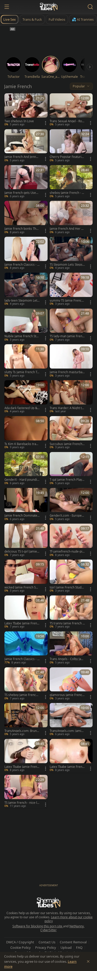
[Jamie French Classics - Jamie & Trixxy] (26, 254)
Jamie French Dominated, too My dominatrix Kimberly (22, 515)
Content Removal (73, 942)
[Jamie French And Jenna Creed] (26, 146)
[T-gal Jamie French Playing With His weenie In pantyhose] (71, 469)
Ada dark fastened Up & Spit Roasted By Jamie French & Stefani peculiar (22, 408)
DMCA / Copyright (20, 942)
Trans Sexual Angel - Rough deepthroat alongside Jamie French (67, 121)
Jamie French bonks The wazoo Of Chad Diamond (21, 228)
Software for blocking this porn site (37, 926)
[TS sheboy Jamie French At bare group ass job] (26, 684)
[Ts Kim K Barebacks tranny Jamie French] (26, 433)
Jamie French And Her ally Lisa (67, 228)
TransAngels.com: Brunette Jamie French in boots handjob (22, 730)
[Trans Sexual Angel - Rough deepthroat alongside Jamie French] (71, 110)
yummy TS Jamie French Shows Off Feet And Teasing (67, 300)
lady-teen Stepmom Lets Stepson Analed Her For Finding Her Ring (21, 300)
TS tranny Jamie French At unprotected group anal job (67, 623)
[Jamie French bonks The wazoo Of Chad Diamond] (26, 218)
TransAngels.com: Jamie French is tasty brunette (66, 730)
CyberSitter (48, 930)
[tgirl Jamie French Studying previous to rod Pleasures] (71, 576)
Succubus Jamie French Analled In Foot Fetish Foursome (67, 444)
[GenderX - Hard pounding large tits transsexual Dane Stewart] (26, 469)
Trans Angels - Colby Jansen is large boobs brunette (67, 659)
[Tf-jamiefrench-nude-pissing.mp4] (71, 540)
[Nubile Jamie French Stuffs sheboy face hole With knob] (26, 325)
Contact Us (47, 942)
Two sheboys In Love (19, 121)
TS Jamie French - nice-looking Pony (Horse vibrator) (21, 802)
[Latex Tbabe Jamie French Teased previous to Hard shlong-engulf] (71, 756)
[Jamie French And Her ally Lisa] (71, 218)
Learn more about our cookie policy (68, 919)
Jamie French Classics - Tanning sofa (21, 659)
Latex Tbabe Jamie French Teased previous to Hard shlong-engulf (67, 766)
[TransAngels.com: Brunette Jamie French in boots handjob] (26, 720)
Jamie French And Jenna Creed (21, 156)
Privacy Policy (45, 947)
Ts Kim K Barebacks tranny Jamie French (22, 444)
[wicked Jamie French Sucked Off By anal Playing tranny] (26, 576)
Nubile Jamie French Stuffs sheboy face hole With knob (21, 336)
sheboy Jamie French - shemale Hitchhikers (66, 192)
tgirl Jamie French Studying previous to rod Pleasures (67, 587)
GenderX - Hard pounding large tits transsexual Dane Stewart (21, 479)
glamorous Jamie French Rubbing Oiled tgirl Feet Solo (67, 695)
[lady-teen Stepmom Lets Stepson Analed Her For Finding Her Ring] (26, 290)
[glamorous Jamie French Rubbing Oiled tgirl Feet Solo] (71, 684)
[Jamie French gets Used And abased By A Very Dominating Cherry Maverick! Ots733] (26, 182)
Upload (66, 947)
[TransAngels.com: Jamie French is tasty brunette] (71, 720)
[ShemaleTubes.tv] (48, 7)
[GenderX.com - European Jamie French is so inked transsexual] (71, 505)
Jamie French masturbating (67, 372)
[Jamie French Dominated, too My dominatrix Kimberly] (26, 505)
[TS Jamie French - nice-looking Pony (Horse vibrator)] (26, 792)
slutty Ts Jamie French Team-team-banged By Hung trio (22, 372)
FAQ (79, 947)
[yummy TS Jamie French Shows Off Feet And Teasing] (71, 290)
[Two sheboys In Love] (26, 110)
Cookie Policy (20, 947)
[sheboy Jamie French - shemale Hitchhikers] (71, 182)
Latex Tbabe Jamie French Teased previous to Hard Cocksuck (22, 623)
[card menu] (45, 123)
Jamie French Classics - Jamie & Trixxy (22, 264)
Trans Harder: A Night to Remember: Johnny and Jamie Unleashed (67, 408)
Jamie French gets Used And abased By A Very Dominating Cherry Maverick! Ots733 (21, 192)
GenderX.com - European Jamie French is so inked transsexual (67, 515)
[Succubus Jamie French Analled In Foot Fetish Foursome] (71, 433)
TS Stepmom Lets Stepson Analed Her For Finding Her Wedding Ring (67, 264)
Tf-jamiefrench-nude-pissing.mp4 (67, 551)
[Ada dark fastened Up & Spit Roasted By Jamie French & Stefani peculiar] (26, 397)
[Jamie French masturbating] (71, 361)
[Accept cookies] (88, 961)
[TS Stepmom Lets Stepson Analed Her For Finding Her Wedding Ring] (71, 254)
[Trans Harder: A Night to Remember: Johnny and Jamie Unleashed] (71, 397)
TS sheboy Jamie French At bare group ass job (21, 695)
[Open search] (90, 6)
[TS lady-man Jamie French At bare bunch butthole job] (71, 325)
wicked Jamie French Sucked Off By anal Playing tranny (21, 587)
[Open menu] (6, 6)
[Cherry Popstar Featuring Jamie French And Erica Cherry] (71, 146)
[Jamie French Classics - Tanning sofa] (26, 648)
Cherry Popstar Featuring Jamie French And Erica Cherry (67, 156)
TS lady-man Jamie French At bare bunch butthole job (67, 336)
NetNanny (76, 926)
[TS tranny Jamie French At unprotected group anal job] (71, 612)
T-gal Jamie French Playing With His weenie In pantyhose (67, 479)
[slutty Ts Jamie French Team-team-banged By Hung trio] (26, 361)
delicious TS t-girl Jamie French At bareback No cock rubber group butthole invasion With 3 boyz (21, 551)
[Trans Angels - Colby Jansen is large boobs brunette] (71, 648)
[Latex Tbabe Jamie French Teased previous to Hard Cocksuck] (26, 612)
